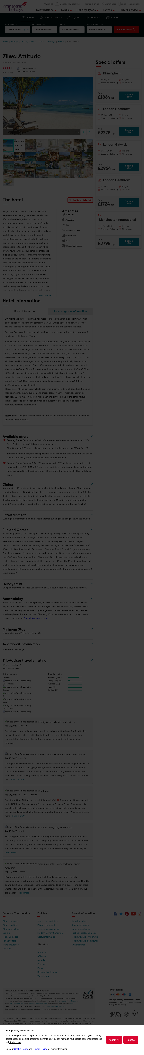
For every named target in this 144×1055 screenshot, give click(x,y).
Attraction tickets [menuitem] (11, 929)
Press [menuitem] (40, 968)
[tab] (27, 18)
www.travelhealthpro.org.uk (57, 1006)
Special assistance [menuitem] (81, 929)
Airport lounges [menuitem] (10, 921)
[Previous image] (83, 132)
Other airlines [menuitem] (78, 944)
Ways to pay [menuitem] (43, 976)
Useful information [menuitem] (46, 936)
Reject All (131, 1040)
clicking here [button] (15, 1042)
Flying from (38, 24)
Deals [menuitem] (65, 10)
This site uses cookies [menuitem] (48, 929)
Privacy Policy (40, 1049)
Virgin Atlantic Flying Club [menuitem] (85, 936)
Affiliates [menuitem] (41, 956)
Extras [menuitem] (108, 10)
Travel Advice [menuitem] (129, 10)
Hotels (61, 41)
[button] (8, 145)
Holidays (14, 41)
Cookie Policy (21, 1049)
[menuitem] (67, 4)
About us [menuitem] (41, 952)
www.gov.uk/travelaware (67, 1001)
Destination (11, 24)
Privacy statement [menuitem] (46, 925)
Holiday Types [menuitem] (86, 10)
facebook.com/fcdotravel (38, 1004)
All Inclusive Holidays (46, 41)
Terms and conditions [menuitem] (47, 921)
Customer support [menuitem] (81, 925)
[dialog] (72, 1040)
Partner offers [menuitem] (9, 940)
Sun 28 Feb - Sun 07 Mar (73, 29)
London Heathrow (43, 29)
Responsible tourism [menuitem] (47, 972)
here (72, 1004)
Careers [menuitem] (41, 964)
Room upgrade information (70, 311)
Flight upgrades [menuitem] (10, 936)
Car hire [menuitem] (6, 933)
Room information (25, 311)
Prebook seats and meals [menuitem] (84, 933)
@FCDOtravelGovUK (17, 1004)
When (62, 24)
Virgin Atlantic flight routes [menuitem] (85, 940)
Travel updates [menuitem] (79, 921)
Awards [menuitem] (41, 960)
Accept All (114, 1040)
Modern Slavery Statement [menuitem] (50, 933)
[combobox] (17, 29)
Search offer (129, 95)
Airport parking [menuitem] (10, 925)
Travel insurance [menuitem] (11, 944)
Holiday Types (28, 41)
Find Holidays (124, 29)
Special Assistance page (36, 618)
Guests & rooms (95, 24)
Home (5, 41)
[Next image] (90, 132)
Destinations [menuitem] (45, 10)
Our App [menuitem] (7, 948)
